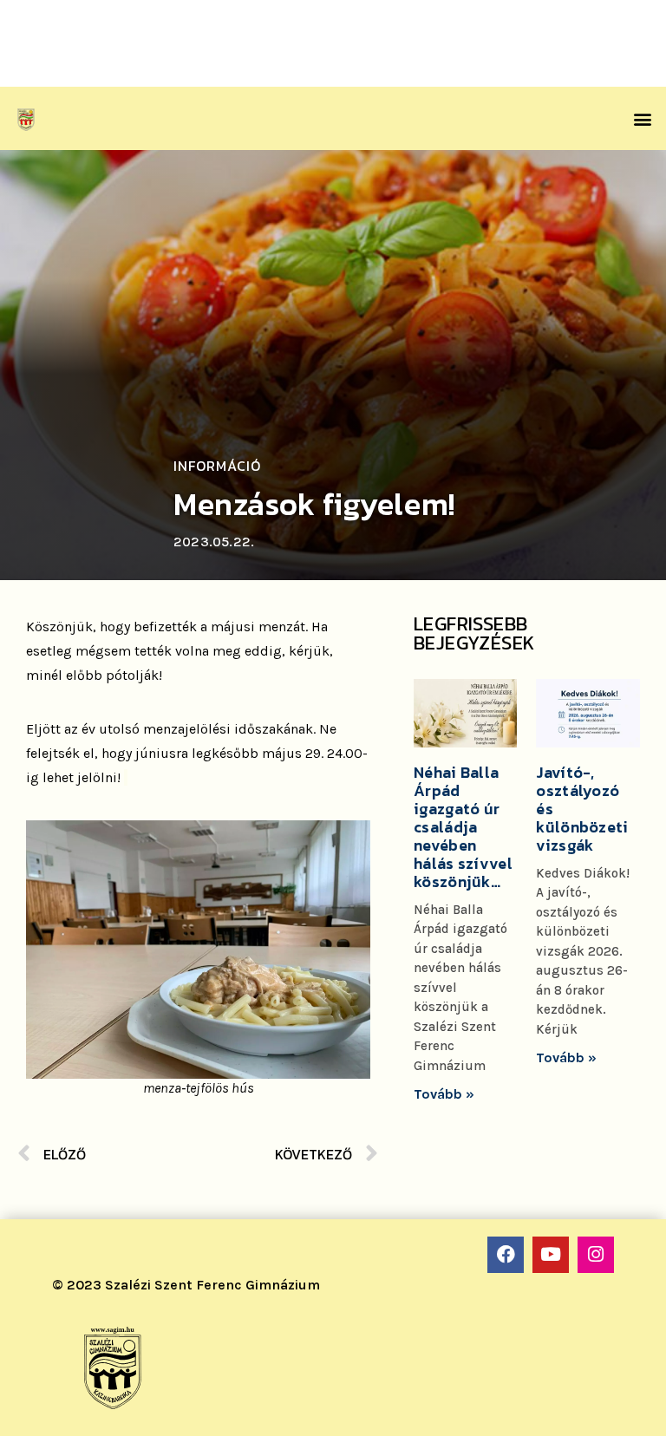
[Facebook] (505, 1255)
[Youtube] (550, 1255)
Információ (217, 465)
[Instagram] (596, 1255)
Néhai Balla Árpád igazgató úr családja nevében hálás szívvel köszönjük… (463, 826)
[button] (643, 118)
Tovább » (444, 1094)
